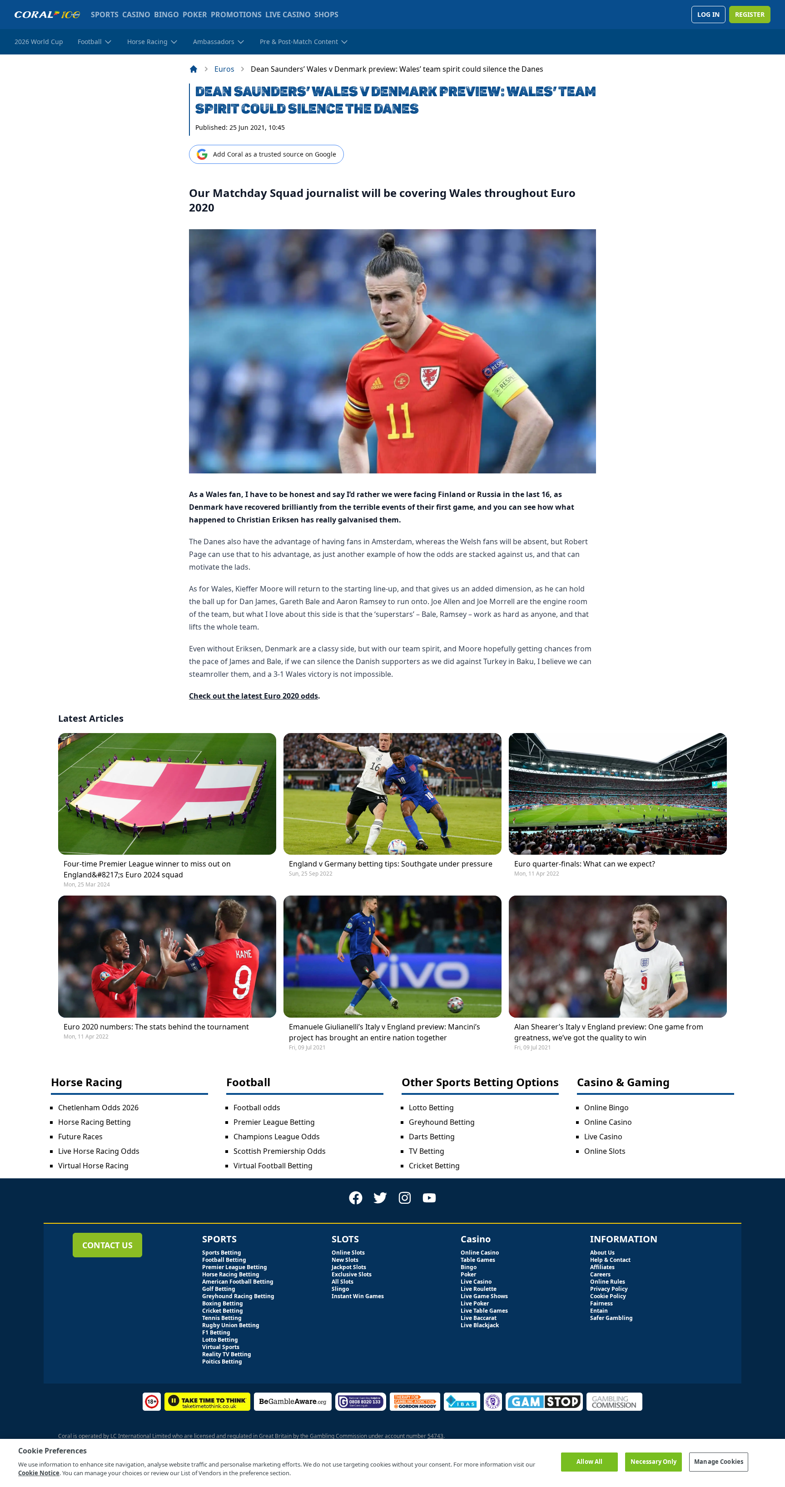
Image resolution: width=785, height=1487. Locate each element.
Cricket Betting (434, 1166)
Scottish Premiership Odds (280, 1151)
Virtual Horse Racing (93, 1166)
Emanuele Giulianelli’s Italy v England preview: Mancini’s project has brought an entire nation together (384, 1032)
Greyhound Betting (442, 1122)
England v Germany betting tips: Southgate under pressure (390, 864)
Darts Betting (432, 1137)
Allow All (589, 1461)
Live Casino (603, 1137)
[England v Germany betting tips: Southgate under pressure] (392, 794)
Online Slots (605, 1151)
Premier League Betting (274, 1122)
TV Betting (426, 1151)
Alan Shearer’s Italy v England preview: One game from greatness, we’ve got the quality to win (608, 1032)
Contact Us (107, 1245)
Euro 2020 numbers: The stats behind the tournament (156, 1027)
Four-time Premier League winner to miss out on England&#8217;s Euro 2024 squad (147, 869)
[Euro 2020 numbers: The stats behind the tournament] (167, 957)
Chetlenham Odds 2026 (98, 1108)
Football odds (257, 1108)
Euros (224, 69)
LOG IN (708, 14)
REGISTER (750, 14)
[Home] (193, 69)
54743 (435, 1436)
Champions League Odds (277, 1137)
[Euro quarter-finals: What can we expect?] (618, 794)
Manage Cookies (718, 1461)
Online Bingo (606, 1108)
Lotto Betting (431, 1108)
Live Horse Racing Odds (98, 1151)
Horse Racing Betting (94, 1122)
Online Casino (608, 1122)
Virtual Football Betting (273, 1166)
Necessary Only (654, 1461)
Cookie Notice (39, 1473)
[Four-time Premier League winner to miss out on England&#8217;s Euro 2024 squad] (167, 794)
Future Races (80, 1137)
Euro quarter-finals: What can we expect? (584, 864)
